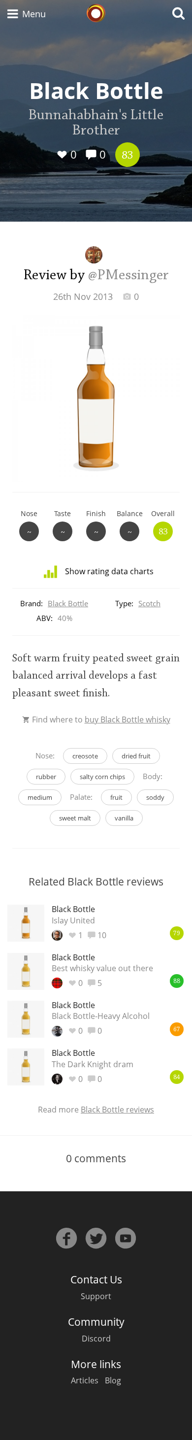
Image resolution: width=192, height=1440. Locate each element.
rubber (46, 776)
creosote (85, 756)
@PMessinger (128, 275)
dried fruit (136, 756)
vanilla (124, 818)
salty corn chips (102, 776)
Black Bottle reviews (117, 1109)
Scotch (149, 603)
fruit (116, 797)
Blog (113, 1380)
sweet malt (75, 818)
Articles (84, 1380)
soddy (155, 797)
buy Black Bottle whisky (127, 719)
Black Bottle (68, 603)
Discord (96, 1338)
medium (40, 797)
